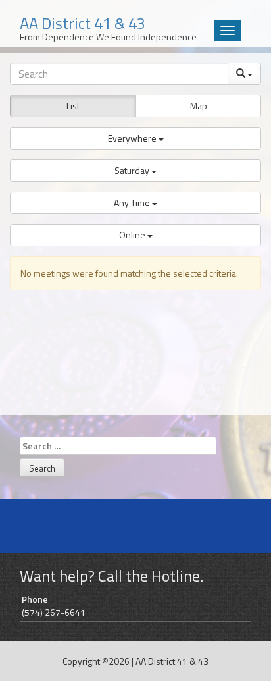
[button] (135, 138)
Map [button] (198, 106)
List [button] (73, 106)
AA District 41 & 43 (172, 661)
